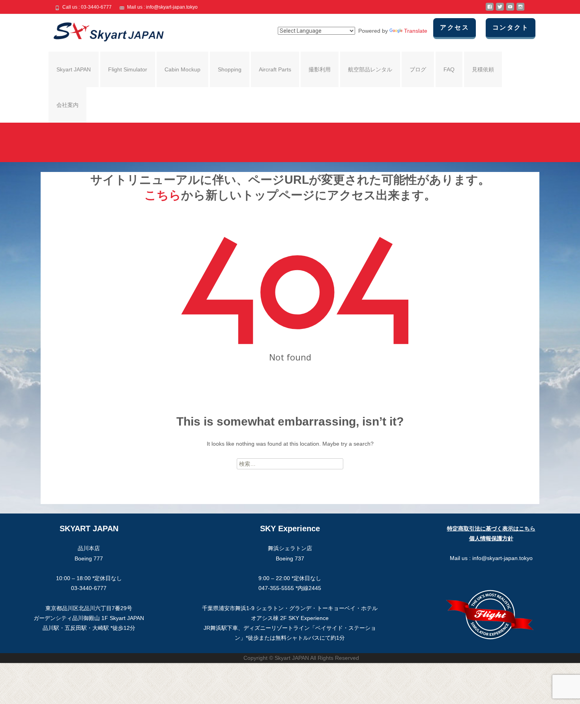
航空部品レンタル (370, 69)
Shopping (229, 69)
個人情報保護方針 (491, 538)
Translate (415, 31)
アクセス (454, 27)
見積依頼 (483, 69)
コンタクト (510, 27)
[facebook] (490, 10)
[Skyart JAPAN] (102, 30)
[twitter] (500, 10)
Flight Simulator (127, 69)
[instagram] (520, 10)
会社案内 (67, 105)
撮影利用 (320, 69)
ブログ (418, 69)
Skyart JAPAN (73, 69)
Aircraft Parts (275, 69)
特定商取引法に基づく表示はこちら (491, 528)
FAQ (449, 69)
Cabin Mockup (182, 69)
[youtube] (510, 10)
